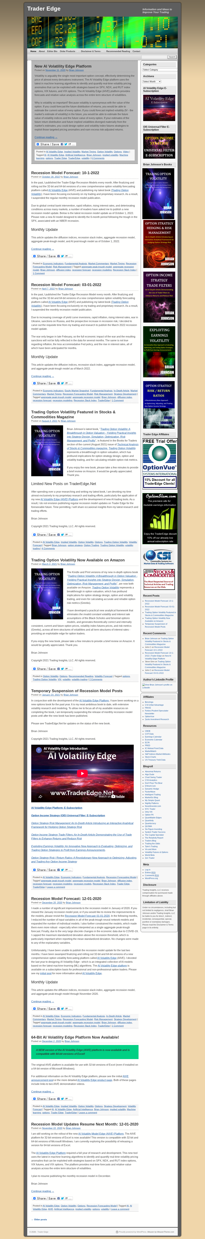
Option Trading (91, 545)
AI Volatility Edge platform (112, 965)
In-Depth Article (121, 390)
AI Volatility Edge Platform (94, 700)
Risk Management (62, 267)
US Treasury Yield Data (155, 760)
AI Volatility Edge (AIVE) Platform (59, 499)
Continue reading (46, 137)
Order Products (67, 52)
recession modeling (102, 270)
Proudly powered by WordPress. (133, 1232)
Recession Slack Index (124, 270)
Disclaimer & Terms (90, 52)
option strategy (75, 545)
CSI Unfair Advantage (154, 705)
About (42, 51)
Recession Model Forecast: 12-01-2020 (66, 898)
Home (33, 51)
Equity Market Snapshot (77, 390)
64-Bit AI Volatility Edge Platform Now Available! (75, 1037)
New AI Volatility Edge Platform (63, 66)
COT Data (149, 734)
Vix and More (150, 849)
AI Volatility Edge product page (94, 1080)
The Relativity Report (154, 838)
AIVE (50, 1209)
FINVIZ (148, 708)
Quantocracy (150, 823)
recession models (82, 884)
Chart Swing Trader (153, 777)
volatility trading (79, 679)
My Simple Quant (152, 800)
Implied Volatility (72, 151)
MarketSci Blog (151, 797)
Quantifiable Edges (153, 818)
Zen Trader (150, 858)
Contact (136, 51)
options (49, 158)
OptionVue (149, 716)
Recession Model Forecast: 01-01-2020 (87, 916)
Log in (147, 870)
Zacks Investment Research (157, 719)
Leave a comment (56, 887)
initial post (46, 973)
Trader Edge (44, 8)
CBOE (147, 731)
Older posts (39, 1219)
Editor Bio (52, 51)
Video (126, 151)
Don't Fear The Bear (153, 783)
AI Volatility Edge (54, 151)
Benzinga (149, 702)
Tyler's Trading (151, 846)
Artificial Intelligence (75, 155)
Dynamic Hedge (152, 789)
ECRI (147, 742)
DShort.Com (150, 786)
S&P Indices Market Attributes (157, 754)
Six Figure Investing (153, 829)
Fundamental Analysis (76, 263)
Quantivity (149, 820)
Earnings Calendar (153, 737)
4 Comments (48, 548)
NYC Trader (150, 809)
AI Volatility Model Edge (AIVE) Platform (101, 1133)
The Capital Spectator (154, 835)
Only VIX (148, 812)
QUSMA (148, 826)
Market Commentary (98, 263)
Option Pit (149, 815)
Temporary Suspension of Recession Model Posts (77, 691)
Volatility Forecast (103, 676)
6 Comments (97, 158)
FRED (147, 745)
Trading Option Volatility (122, 448)
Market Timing (89, 151)
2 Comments (95, 679)
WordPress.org (151, 878)
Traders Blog (150, 841)
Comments (152, 875)
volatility (86, 158)
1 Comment (39, 273)
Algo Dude (149, 774)
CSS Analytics (151, 780)
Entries (150, 872)
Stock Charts (150, 757)
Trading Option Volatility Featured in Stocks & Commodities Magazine (159, 641)
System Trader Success (155, 832)
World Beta (150, 855)
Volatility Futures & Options (156, 852)
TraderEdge (74, 158)
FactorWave (150, 792)
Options (118, 151)
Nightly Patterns (152, 803)
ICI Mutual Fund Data (154, 748)
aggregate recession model (86, 397)
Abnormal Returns (153, 771)
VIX (59, 679)
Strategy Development (125, 394)
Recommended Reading (118, 51)
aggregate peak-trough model (97, 267)
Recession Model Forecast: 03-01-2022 (66, 285)
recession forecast (81, 270)
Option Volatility (105, 151)
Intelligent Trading (153, 795)
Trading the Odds (152, 843)
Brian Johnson (76, 70)
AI (45, 155)
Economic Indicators (53, 263)
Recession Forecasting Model (78, 394)
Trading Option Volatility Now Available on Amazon (78, 560)
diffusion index (63, 270)
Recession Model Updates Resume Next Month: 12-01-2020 (84, 1124)
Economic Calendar (153, 740)
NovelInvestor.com (153, 806)
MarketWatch (150, 751)
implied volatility (110, 155)
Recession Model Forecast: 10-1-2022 (65, 173)
